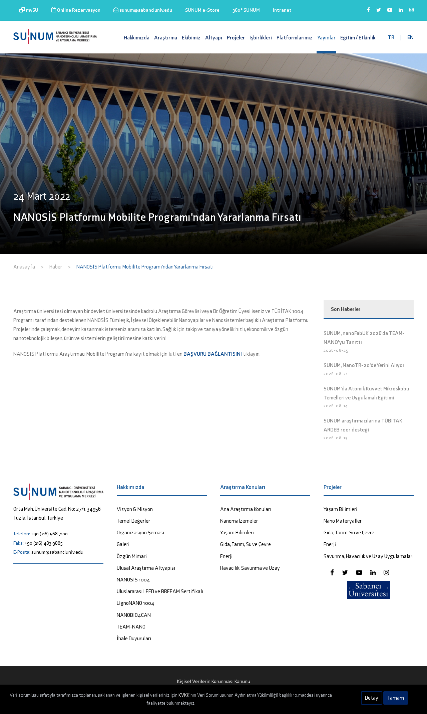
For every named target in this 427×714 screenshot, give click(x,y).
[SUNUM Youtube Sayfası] (360, 572)
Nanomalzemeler (239, 521)
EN (410, 37)
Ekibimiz (191, 37)
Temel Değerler (133, 521)
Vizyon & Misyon (135, 509)
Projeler (236, 37)
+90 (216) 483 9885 (44, 543)
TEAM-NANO (131, 626)
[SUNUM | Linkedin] (401, 13)
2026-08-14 (336, 405)
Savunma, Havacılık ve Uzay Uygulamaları (369, 556)
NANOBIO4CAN (134, 615)
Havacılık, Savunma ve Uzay (250, 568)
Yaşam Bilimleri (237, 532)
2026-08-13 (336, 437)
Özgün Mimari (132, 556)
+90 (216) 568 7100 (49, 534)
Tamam (395, 698)
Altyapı (213, 37)
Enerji (226, 556)
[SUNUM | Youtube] (389, 13)
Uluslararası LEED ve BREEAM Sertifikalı (160, 591)
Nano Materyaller (343, 521)
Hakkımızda (136, 37)
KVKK (183, 695)
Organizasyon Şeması (140, 532)
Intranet (282, 10)
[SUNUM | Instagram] (411, 13)
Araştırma (165, 37)
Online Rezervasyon (78, 10)
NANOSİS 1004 (133, 579)
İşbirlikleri (261, 37)
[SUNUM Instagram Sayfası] (386, 572)
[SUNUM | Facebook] (368, 13)
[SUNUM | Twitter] (378, 13)
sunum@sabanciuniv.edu (145, 10)
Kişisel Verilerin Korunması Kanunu (213, 681)
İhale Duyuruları (134, 638)
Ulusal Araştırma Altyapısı (146, 568)
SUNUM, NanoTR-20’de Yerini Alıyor (364, 365)
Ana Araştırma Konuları (245, 509)
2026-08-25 (336, 350)
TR (391, 37)
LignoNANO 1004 (135, 603)
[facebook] (332, 572)
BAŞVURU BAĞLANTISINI (212, 354)
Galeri (123, 544)
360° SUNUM (246, 10)
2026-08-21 (336, 373)
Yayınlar (326, 37)
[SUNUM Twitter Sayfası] (345, 572)
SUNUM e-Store (202, 10)
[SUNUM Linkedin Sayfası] (373, 572)
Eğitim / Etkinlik (357, 37)
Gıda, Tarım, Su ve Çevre (245, 544)
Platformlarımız (295, 37)
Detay (371, 698)
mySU (31, 10)
